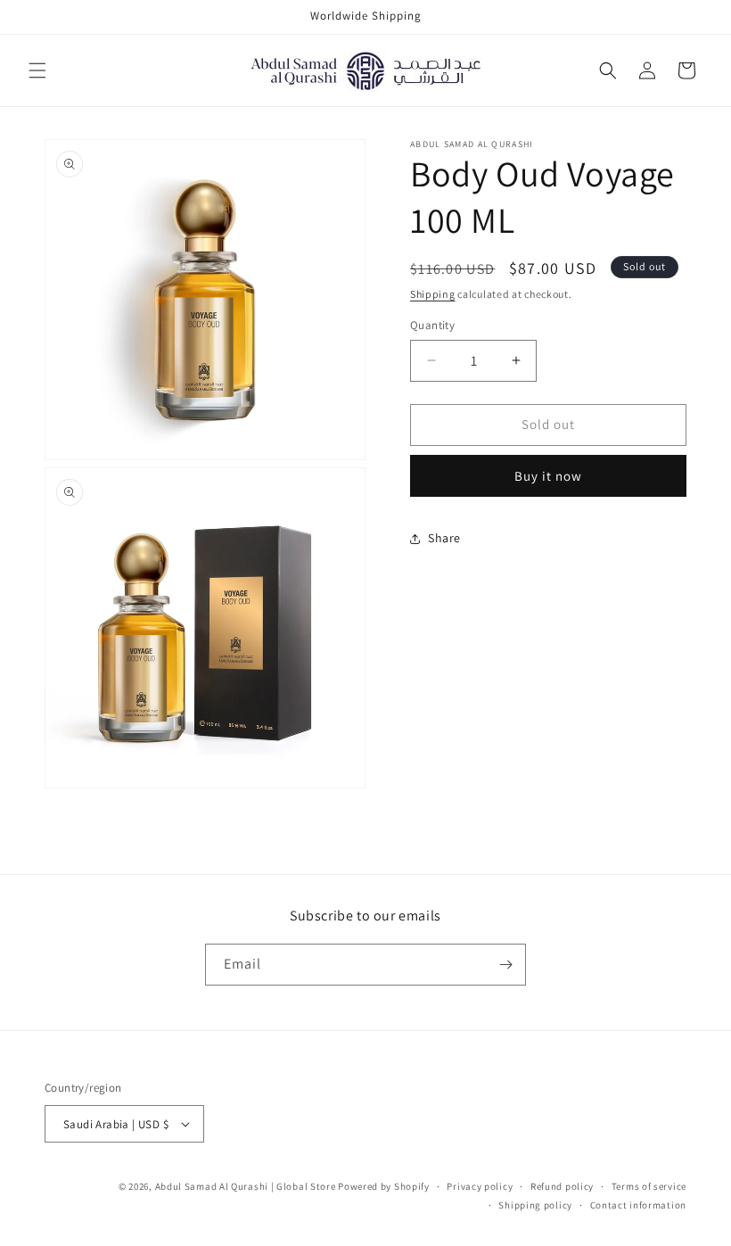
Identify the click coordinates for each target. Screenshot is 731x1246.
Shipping (433, 294)
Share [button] (444, 538)
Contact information (638, 1205)
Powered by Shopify (384, 1186)
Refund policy (562, 1186)
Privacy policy (480, 1186)
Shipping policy (535, 1205)
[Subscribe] (505, 965)
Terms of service (649, 1186)
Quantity (432, 325)
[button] (37, 70)
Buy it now (548, 475)
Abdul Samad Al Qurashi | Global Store (245, 1186)
